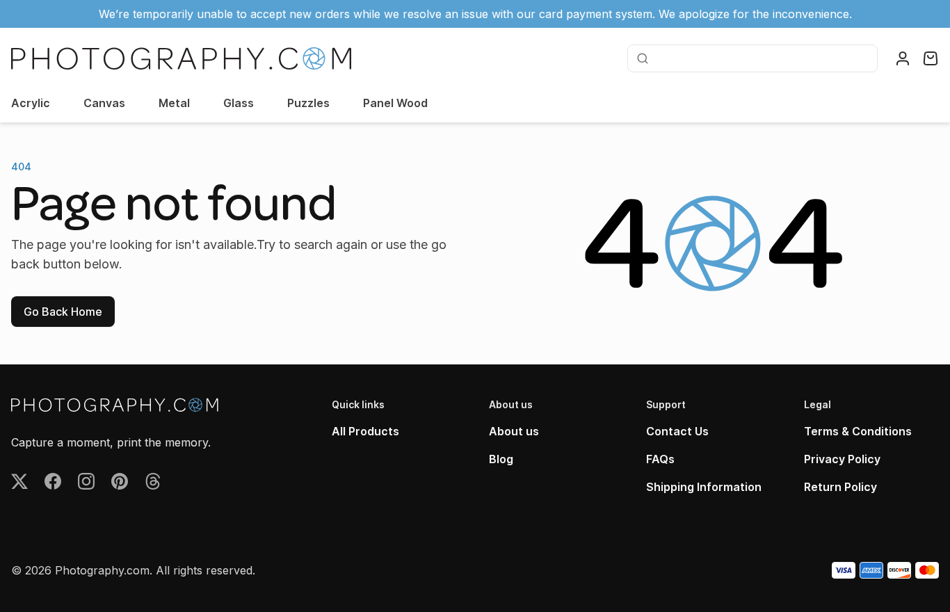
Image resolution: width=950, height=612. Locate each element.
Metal (174, 103)
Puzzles (308, 103)
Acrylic (30, 103)
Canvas (104, 103)
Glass (238, 103)
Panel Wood (395, 103)
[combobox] (761, 58)
